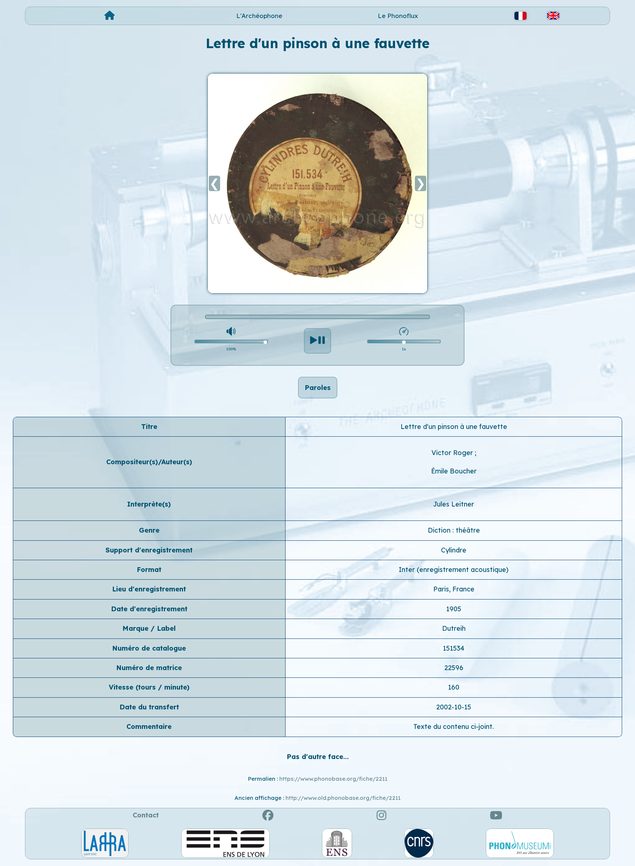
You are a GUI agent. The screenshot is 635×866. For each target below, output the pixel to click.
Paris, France (453, 589)
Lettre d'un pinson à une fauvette (454, 426)
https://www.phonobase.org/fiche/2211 (333, 778)
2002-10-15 (453, 707)
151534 (453, 648)
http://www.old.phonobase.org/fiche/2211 (343, 797)
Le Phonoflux (398, 15)
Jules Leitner (453, 504)
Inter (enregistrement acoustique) (454, 569)
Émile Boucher (454, 471)
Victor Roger (453, 452)
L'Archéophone (259, 15)
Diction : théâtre (454, 530)
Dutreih (454, 628)
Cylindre (453, 550)
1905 (453, 609)
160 (453, 687)
